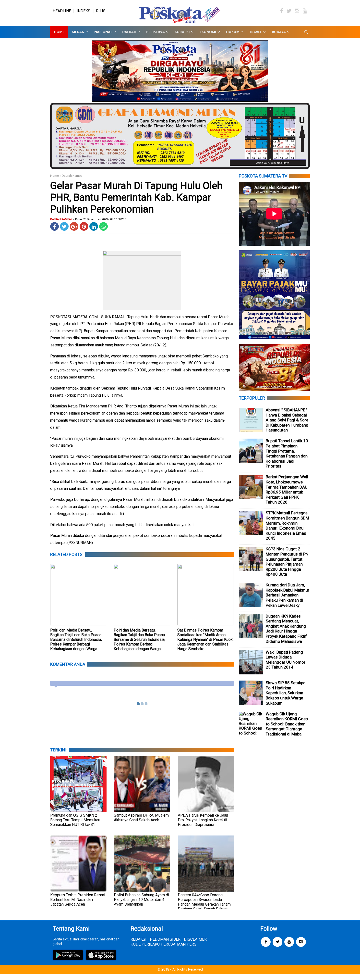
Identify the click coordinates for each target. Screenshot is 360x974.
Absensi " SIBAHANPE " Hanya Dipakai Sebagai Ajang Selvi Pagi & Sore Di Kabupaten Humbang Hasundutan (287, 419)
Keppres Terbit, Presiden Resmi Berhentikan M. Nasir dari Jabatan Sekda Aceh (77, 900)
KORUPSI (182, 31)
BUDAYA (279, 31)
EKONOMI (208, 31)
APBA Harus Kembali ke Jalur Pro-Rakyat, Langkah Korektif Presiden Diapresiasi (203, 820)
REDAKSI (138, 939)
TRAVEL (255, 31)
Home (59, 31)
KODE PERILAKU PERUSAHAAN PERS (163, 944)
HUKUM (233, 31)
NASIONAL (103, 31)
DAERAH (129, 31)
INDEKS (83, 11)
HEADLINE (62, 11)
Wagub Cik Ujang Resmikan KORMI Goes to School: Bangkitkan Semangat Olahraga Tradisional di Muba (287, 723)
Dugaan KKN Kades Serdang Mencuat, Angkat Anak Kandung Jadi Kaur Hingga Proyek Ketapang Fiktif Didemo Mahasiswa (286, 629)
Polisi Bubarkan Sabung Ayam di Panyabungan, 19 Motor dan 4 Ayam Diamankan (141, 900)
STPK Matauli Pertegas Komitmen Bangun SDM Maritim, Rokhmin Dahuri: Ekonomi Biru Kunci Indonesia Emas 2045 (287, 525)
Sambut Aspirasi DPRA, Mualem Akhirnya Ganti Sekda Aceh (141, 817)
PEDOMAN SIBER (165, 939)
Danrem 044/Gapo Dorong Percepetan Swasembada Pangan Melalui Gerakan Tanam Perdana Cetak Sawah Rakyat (204, 902)
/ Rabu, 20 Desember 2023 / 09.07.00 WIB (99, 219)
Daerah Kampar (73, 175)
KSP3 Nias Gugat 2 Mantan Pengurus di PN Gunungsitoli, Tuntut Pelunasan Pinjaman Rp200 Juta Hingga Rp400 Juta (287, 561)
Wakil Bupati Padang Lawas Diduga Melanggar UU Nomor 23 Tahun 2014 (285, 660)
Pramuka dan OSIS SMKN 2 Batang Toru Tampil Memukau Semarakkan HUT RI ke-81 (75, 820)
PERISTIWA (155, 31)
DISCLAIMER (195, 939)
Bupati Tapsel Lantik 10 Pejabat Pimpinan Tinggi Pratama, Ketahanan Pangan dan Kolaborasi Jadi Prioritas (287, 453)
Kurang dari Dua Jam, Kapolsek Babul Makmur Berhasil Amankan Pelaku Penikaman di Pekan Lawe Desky (287, 594)
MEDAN (78, 31)
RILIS (101, 11)
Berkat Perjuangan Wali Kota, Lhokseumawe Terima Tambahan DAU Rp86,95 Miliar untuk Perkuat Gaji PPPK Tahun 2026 (287, 489)
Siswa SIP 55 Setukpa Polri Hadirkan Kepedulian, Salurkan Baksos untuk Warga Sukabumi (285, 692)
